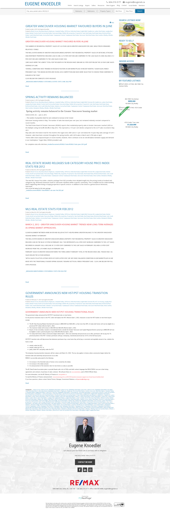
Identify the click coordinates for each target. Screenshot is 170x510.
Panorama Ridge (57, 33)
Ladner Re (104, 396)
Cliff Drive (67, 31)
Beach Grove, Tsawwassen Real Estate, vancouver (74, 389)
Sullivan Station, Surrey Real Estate (62, 404)
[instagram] (90, 470)
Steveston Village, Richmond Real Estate (41, 404)
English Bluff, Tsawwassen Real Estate (100, 393)
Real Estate (89, 33)
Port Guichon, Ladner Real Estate (103, 400)
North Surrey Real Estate (45, 33)
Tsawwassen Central (59, 35)
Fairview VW (91, 102)
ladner (77, 396)
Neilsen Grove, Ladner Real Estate (89, 399)
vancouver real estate (54, 407)
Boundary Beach (43, 31)
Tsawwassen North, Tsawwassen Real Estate (86, 406)
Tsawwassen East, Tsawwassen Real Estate (64, 406)
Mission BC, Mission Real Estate (46, 399)
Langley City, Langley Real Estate (56, 398)
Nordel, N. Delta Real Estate (106, 399)
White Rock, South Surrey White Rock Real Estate (66, 410)
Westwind (36, 108)
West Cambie (99, 35)
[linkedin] (85, 470)
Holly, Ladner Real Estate (38, 396)
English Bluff (83, 31)
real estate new (36, 403)
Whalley (105, 35)
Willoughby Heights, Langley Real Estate (89, 410)
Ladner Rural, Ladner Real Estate (38, 398)
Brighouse (51, 31)
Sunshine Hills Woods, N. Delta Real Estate (82, 404)
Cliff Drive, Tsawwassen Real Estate (61, 392)
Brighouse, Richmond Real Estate (76, 391)
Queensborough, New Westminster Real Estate (74, 402)
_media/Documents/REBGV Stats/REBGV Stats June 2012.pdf (67, 144)
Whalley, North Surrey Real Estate (100, 409)
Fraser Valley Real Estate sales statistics (87, 395)
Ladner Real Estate (100, 31)
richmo (64, 403)
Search (139, 11)
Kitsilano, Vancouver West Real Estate (65, 396)
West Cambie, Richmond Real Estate (93, 407)
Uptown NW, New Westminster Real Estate (36, 407)
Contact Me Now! (85, 462)
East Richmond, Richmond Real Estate (73, 393)
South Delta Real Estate (36, 35)
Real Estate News (97, 33)
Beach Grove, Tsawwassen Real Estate (51, 389)
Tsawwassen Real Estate (72, 35)
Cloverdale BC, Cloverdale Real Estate (81, 392)
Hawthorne (91, 31)
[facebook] (80, 470)
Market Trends (34, 33)
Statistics (57, 106)
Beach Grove (34, 31)
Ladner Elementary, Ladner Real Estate (90, 396)
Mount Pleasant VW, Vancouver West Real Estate (67, 399)
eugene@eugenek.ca (110, 489)
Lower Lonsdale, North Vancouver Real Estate (88, 398)
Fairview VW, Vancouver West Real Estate (43, 395)
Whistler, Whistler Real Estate (44, 410)
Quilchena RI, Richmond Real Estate (96, 402)
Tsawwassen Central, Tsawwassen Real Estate (41, 406)
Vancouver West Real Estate (87, 35)
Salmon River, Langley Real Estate (88, 403)
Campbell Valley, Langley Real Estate (35, 392)
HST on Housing (99, 301)
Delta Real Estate (75, 31)
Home (70, 5)
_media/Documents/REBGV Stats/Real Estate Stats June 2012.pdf (48, 81)
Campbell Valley (59, 31)
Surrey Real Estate (48, 35)
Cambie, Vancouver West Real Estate (95, 391)
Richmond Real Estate (31, 106)
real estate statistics (56, 403)
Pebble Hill (65, 33)
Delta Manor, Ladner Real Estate (43, 393)
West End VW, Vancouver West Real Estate (50, 409)
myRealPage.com (85, 498)
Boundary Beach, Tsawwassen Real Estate (49, 391)
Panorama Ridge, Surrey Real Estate (58, 400)
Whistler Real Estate (30, 37)
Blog (118, 5)
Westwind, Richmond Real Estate (76, 409)
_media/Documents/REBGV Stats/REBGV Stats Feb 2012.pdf (46, 271)
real (110, 402)
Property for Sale (80, 33)
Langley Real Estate (30, 104)
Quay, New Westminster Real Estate (51, 402)
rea (108, 402)
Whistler (110, 35)
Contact (124, 5)
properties (72, 33)
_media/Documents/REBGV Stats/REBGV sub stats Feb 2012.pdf (44, 190)
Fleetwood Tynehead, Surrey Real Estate (65, 395)
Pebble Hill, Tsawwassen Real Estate (84, 400)
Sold (39, 106)
